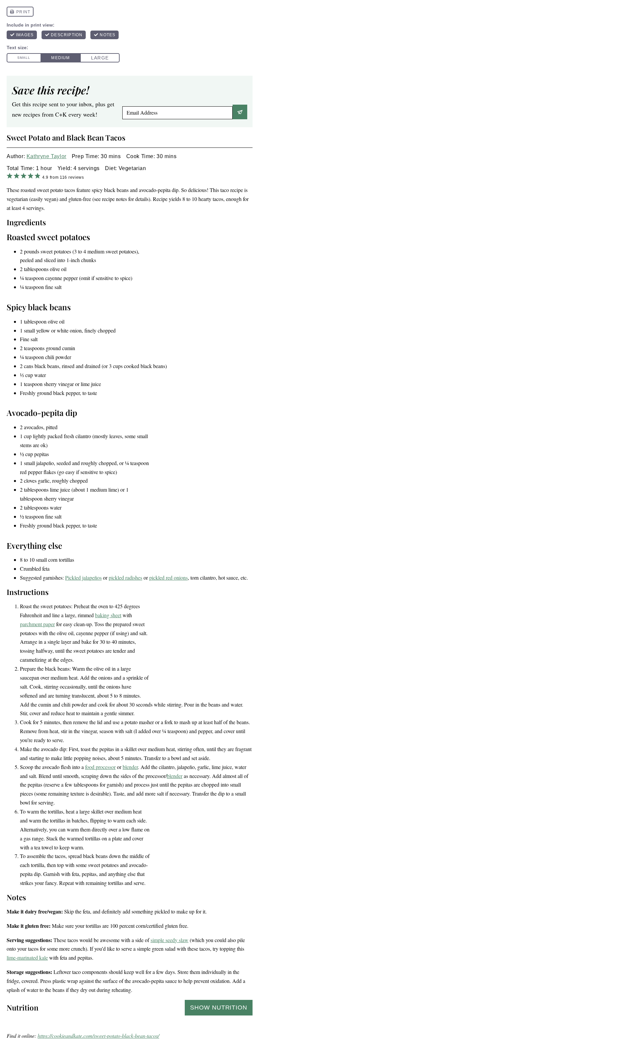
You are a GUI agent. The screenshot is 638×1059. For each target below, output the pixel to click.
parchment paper (37, 624)
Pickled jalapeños (83, 577)
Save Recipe (240, 112)
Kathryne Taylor (46, 156)
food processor (100, 766)
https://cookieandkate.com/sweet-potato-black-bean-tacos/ (98, 1035)
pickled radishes (125, 577)
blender (130, 766)
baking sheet (108, 615)
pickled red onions (168, 577)
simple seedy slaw (169, 939)
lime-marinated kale (27, 957)
